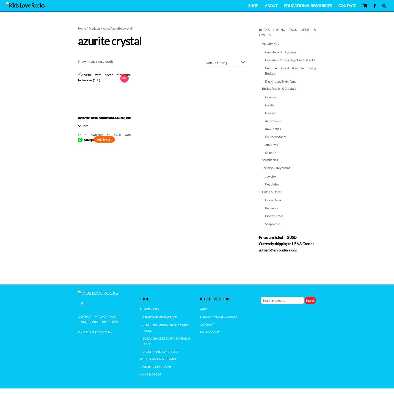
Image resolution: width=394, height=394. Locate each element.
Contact (347, 5)
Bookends (271, 208)
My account (210, 332)
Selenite (270, 152)
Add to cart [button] (104, 139)
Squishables (270, 160)
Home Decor (273, 200)
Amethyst (271, 144)
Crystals (271, 97)
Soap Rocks (273, 224)
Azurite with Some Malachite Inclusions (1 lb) (104, 118)
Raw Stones (273, 129)
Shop (253, 5)
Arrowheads (273, 121)
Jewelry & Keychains (276, 168)
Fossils (269, 105)
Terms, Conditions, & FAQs (98, 322)
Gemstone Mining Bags (281, 52)
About (271, 5)
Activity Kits (270, 43)
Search (310, 300)
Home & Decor (272, 192)
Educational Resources (308, 5)
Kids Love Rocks (92, 332)
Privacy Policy (106, 316)
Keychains (272, 184)
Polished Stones (275, 137)
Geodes (270, 113)
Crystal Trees (274, 216)
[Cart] (365, 5)
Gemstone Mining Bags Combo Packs (290, 60)
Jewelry (270, 176)
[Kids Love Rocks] (25, 5)
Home (82, 28)
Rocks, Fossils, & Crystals (279, 88)
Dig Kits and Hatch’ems (280, 81)
